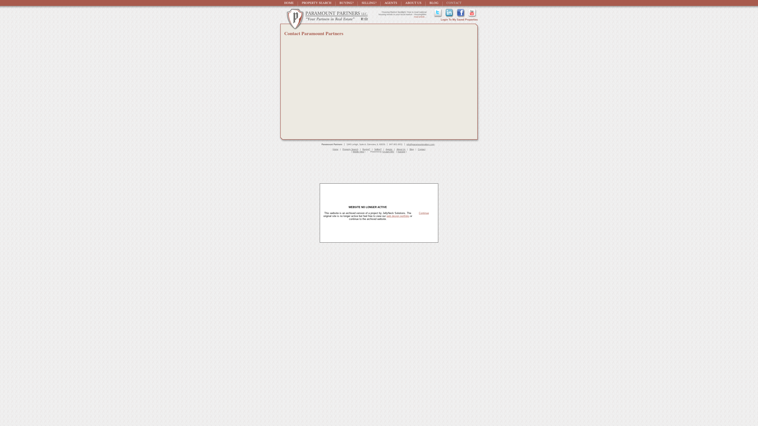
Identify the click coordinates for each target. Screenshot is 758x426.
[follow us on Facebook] (461, 16)
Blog (434, 3)
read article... (420, 19)
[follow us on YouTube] (472, 16)
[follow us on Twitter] (438, 16)
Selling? (369, 3)
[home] (324, 28)
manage (401, 151)
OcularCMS (388, 151)
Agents (391, 3)
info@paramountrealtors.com (420, 144)
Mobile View (358, 151)
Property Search (316, 3)
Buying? (347, 3)
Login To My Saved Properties (459, 19)
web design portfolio (398, 216)
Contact (454, 3)
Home (289, 3)
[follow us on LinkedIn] (449, 16)
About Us (413, 3)
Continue (424, 213)
